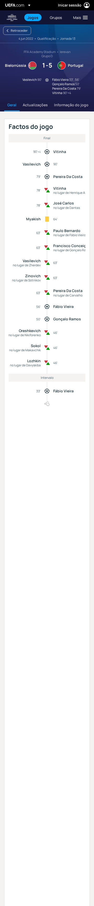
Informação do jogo (71, 105)
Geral (11, 105)
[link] (33, 17)
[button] (79, 17)
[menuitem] (34, 17)
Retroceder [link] (19, 30)
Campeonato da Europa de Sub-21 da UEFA (12, 17)
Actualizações (35, 105)
